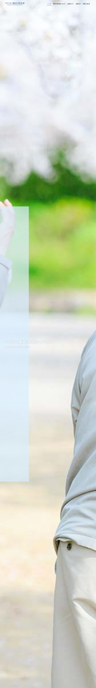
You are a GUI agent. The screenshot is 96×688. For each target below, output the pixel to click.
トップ (49, 4)
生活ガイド (71, 4)
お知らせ (78, 4)
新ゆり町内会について (59, 4)
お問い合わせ (86, 4)
